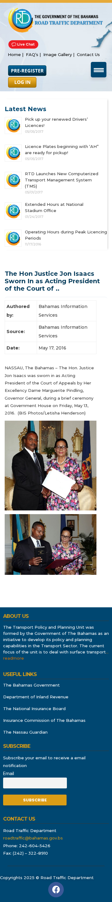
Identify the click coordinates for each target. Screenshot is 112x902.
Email (8, 773)
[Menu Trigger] (98, 69)
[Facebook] (56, 889)
